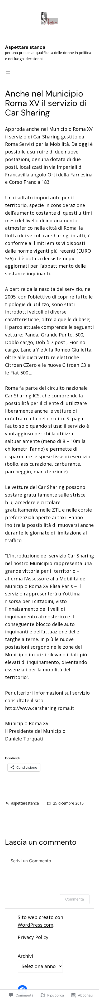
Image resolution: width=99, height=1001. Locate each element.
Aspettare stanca (25, 47)
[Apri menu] (8, 73)
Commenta (74, 899)
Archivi (25, 956)
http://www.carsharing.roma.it (39, 708)
